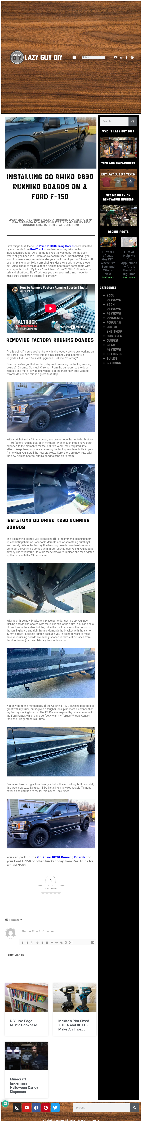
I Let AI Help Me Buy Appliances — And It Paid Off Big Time (129, 263)
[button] (74, 57)
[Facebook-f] (126, 57)
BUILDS (112, 358)
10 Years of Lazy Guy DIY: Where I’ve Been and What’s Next (108, 263)
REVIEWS (114, 313)
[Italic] (27, 942)
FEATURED (115, 354)
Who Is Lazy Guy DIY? (118, 131)
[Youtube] (115, 57)
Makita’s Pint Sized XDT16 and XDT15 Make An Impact (73, 1025)
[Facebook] (36, 1107)
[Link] (61, 942)
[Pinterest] (132, 57)
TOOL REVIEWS (114, 297)
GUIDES (112, 340)
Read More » (108, 277)
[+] (71, 942)
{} (66, 942)
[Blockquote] (51, 942)
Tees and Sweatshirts (118, 163)
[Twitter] (55, 1107)
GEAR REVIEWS (114, 347)
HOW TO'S (114, 336)
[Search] (132, 121)
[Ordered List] (42, 942)
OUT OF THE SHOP (114, 329)
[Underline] (32, 942)
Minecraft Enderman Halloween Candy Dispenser (24, 1085)
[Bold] (22, 942)
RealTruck (37, 249)
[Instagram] (121, 57)
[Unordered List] (47, 942)
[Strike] (37, 942)
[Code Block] (56, 942)
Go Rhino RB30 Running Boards (55, 246)
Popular (114, 322)
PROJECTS (115, 318)
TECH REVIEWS (114, 306)
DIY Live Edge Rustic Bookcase (23, 1023)
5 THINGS (114, 363)
